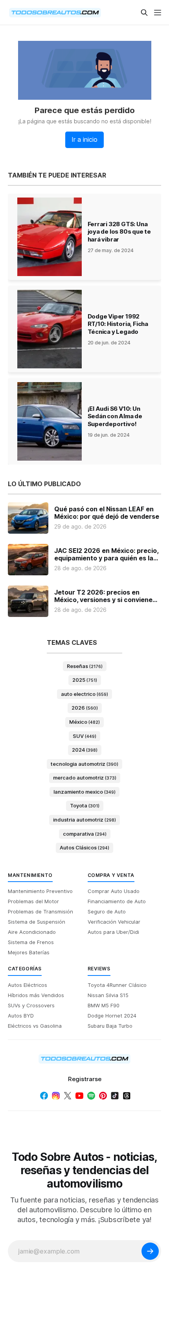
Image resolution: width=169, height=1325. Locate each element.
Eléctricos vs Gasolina (35, 1026)
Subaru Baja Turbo (110, 1026)
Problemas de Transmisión (40, 911)
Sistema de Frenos (31, 942)
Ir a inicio (84, 139)
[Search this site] (144, 12)
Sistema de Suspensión (36, 922)
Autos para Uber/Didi (113, 932)
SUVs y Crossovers (31, 1005)
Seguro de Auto (107, 911)
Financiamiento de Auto (117, 901)
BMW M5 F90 (103, 1005)
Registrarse (84, 1079)
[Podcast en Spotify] (91, 1096)
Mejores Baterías (29, 952)
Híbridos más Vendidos (36, 995)
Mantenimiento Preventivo (40, 891)
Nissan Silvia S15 (108, 995)
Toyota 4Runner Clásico (117, 985)
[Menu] (157, 12)
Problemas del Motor (33, 901)
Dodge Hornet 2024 (112, 1015)
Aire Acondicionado (32, 932)
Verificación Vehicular (114, 922)
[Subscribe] (150, 1251)
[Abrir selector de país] (23, 12)
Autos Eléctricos (27, 985)
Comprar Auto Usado (114, 891)
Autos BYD (21, 1015)
